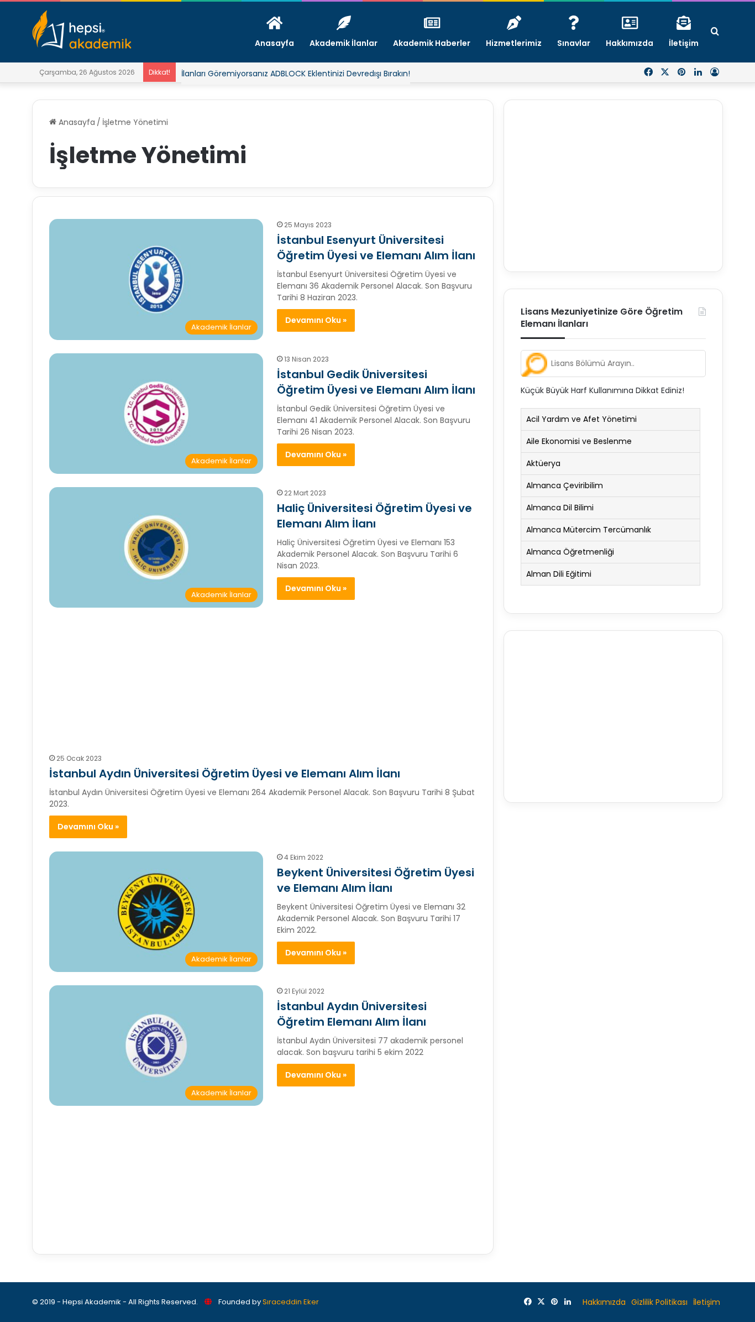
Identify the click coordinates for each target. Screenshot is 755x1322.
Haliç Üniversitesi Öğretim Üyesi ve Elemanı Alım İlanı (374, 515)
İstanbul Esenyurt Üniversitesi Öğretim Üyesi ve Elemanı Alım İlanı (376, 247)
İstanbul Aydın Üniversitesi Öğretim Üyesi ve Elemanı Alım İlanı (224, 773)
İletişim (706, 1302)
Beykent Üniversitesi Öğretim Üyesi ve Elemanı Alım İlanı (375, 880)
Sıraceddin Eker (291, 1302)
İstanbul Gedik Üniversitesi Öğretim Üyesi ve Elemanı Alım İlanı (376, 382)
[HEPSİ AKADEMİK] (82, 29)
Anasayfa (75, 122)
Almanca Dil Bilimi (560, 507)
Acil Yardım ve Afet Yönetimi (581, 419)
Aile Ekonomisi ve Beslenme (579, 441)
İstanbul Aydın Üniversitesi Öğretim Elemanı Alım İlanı (352, 1014)
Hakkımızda (604, 1302)
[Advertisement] (262, 674)
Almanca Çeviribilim (564, 485)
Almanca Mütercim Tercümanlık (588, 529)
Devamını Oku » (316, 320)
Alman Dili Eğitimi (558, 573)
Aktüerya (543, 463)
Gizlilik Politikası (659, 1302)
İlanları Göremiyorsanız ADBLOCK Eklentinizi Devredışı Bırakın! (295, 65)
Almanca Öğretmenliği (570, 551)
